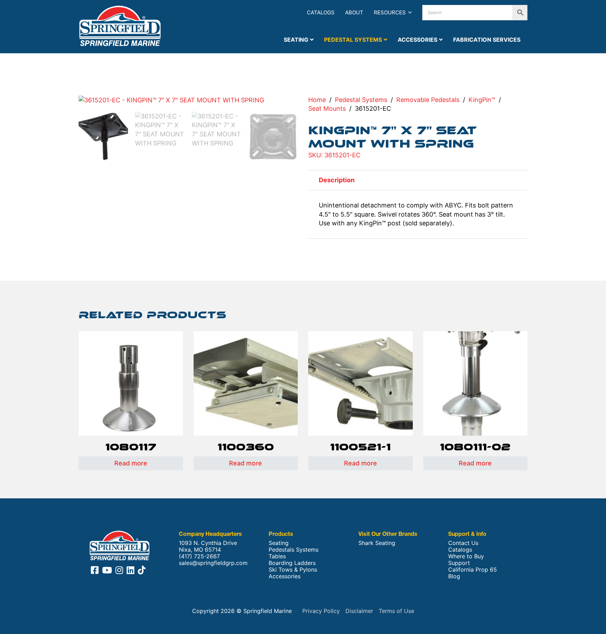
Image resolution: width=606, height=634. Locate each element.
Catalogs (321, 12)
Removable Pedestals (427, 99)
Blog (454, 576)
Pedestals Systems (293, 549)
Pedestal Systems (361, 99)
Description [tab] (337, 180)
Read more (130, 463)
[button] (288, 105)
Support (459, 563)
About (354, 12)
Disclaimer (359, 610)
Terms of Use (396, 610)
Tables (277, 556)
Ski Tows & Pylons (293, 569)
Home (317, 99)
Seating (279, 543)
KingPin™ (482, 99)
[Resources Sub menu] (410, 12)
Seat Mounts (327, 108)
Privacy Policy (321, 610)
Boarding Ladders (292, 563)
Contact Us (463, 543)
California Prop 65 (472, 569)
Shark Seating (376, 543)
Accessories (285, 576)
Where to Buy (466, 556)
